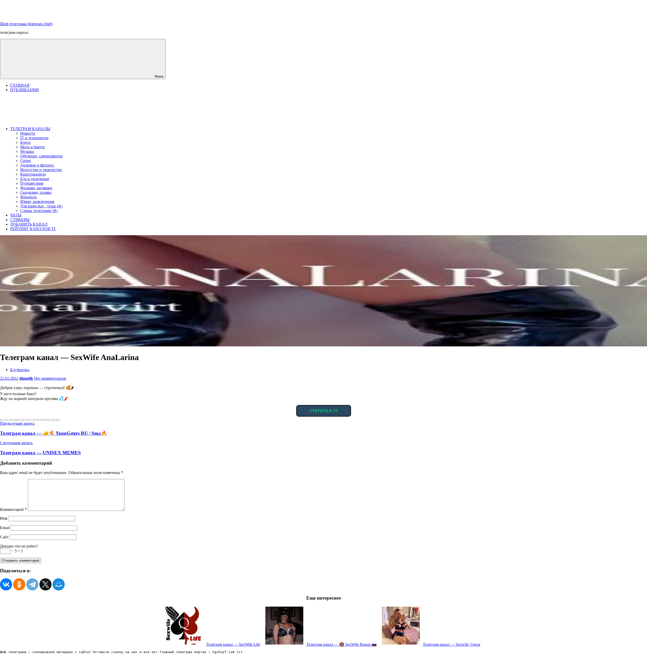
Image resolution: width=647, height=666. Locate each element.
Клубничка (19, 370)
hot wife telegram (8, 419)
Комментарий (13, 509)
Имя (3, 518)
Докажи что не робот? (19, 546)
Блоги (25, 142)
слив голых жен (52, 419)
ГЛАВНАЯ (20, 85)
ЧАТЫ (15, 215)
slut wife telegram (35, 419)
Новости (27, 133)
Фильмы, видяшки (36, 188)
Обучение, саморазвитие (41, 156)
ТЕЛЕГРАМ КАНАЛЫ (30, 129)
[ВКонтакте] (6, 584)
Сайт (4, 537)
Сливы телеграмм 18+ (39, 210)
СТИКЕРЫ (20, 220)
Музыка (27, 151)
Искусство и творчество (41, 170)
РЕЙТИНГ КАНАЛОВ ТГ (33, 229)
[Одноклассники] (19, 584)
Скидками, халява (35, 192)
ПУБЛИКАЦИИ (24, 90)
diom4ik (26, 378)
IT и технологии (34, 138)
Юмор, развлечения (37, 201)
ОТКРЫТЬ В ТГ (323, 411)
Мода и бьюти (32, 147)
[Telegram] (32, 584)
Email (4, 528)
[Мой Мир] (59, 584)
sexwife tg (22, 419)
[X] (45, 584)
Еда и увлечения (34, 179)
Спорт (25, 160)
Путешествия (31, 183)
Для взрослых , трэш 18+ (41, 206)
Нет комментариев (50, 378)
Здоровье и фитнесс (37, 165)
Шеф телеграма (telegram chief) (26, 24)
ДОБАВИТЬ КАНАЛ (29, 224)
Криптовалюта (33, 174)
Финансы (28, 197)
